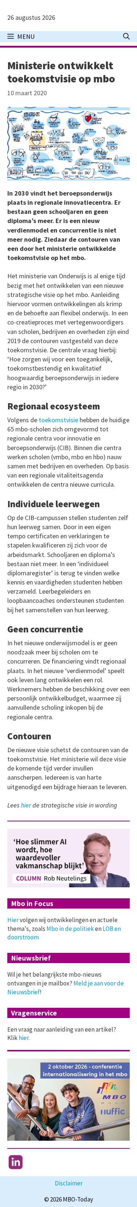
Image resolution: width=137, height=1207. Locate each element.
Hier (13, 920)
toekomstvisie (58, 420)
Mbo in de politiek (70, 929)
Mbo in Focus (32, 903)
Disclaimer (69, 1183)
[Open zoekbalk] (126, 36)
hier (26, 805)
